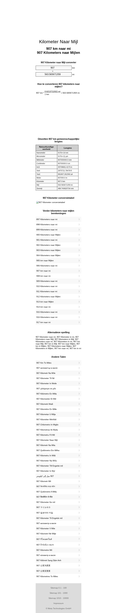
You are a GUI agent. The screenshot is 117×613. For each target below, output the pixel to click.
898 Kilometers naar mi (46, 224)
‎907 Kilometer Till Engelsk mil (49, 466)
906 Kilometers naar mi (46, 266)
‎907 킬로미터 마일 (44, 513)
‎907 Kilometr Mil (43, 481)
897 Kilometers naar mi (46, 219)
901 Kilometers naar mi (46, 240)
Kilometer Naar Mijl (58, 41)
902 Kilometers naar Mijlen (48, 245)
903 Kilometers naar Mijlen (48, 250)
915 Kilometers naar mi (46, 312)
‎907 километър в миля (47, 368)
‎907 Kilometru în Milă (46, 455)
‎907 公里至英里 (43, 571)
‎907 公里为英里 (43, 565)
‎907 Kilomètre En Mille (46, 409)
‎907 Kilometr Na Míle (45, 373)
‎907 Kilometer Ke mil (45, 502)
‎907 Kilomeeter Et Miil (46, 399)
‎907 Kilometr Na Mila (45, 445)
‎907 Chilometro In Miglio (47, 424)
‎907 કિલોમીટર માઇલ (45, 545)
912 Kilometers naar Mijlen (48, 296)
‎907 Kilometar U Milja (46, 414)
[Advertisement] (58, 18)
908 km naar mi (43, 276)
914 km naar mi (43, 307)
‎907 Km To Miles (43, 363)
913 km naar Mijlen (45, 302)
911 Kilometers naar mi (46, 291)
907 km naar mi (43, 271)
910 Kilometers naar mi (46, 286)
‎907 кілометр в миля (46, 555)
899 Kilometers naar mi (46, 229)
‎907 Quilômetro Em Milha (47, 450)
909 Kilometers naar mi (46, 281)
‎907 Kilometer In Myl (45, 471)
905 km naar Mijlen (45, 260)
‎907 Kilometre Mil (44, 550)
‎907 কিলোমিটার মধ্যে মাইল (45, 486)
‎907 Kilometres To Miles (47, 576)
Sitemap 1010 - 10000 (59, 598)
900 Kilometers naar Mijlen (48, 235)
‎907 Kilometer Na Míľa (46, 460)
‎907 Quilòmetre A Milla (46, 492)
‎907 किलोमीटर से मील (44, 497)
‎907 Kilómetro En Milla (46, 394)
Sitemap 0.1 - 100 (59, 588)
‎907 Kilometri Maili (44, 404)
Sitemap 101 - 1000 (58, 593)
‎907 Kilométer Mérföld (46, 419)
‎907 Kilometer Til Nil (45, 378)
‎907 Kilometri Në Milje (46, 533)
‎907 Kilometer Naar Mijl (47, 440)
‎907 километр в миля (46, 523)
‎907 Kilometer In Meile (46, 383)
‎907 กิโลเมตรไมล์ (44, 539)
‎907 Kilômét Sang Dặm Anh (48, 560)
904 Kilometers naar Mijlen (48, 255)
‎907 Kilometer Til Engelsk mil (49, 518)
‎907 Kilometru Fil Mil (45, 435)
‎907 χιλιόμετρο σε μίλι (46, 388)
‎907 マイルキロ (43, 507)
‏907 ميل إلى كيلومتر (45, 476)
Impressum (59, 603)
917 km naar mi (43, 322)
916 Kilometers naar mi (46, 317)
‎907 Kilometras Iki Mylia (47, 430)
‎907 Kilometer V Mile (45, 528)
